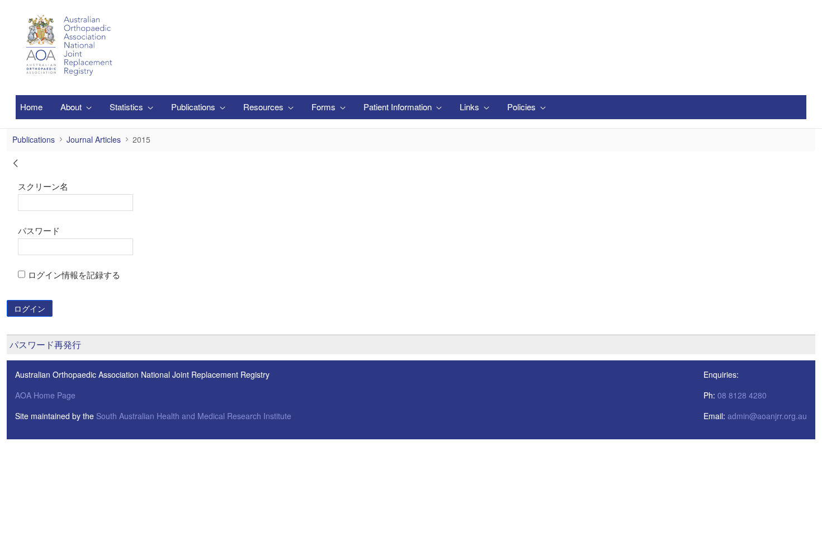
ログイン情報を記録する (74, 274)
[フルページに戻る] (16, 164)
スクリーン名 (43, 185)
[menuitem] (31, 107)
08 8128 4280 (742, 395)
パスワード (39, 230)
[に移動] (71, 45)
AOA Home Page (45, 395)
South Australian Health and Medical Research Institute (193, 415)
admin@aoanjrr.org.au (767, 415)
